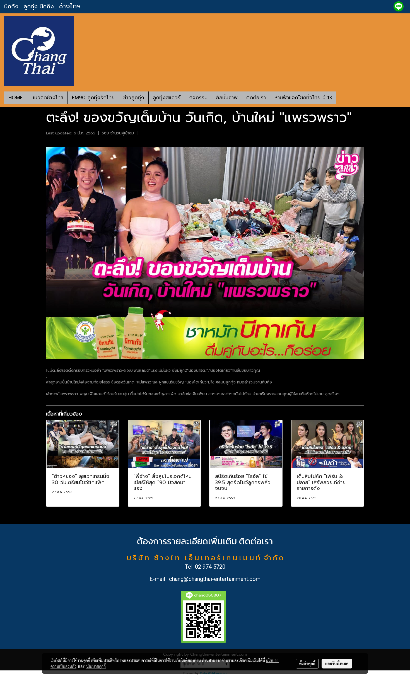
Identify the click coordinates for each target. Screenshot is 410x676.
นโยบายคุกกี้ (96, 666)
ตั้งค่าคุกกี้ (307, 663)
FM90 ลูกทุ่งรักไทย (93, 98)
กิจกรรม (198, 98)
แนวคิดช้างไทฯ (47, 98)
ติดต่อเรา (256, 98)
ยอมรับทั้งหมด (337, 663)
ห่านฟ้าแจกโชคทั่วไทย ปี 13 (303, 98)
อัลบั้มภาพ (227, 98)
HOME (15, 98)
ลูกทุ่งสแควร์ (166, 98)
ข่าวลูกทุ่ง (133, 98)
